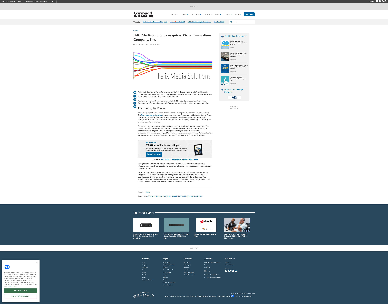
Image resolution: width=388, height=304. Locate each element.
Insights (233, 59)
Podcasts (144, 270)
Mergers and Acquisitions (193, 196)
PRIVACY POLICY (249, 296)
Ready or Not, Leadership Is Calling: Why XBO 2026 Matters (239, 67)
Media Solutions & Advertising (212, 262)
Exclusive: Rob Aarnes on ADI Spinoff (155, 22)
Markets (165, 275)
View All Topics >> (168, 285)
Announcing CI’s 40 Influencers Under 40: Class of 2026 (238, 43)
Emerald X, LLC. (240, 293)
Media (217, 14)
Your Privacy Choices (224, 296)
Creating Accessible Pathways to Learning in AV (237, 79)
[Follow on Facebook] (380, 1)
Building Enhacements (169, 265)
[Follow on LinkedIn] (383, 1)
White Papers (187, 265)
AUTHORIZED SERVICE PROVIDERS (186, 296)
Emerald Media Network (8, 1)
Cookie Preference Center (20, 296)
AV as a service (152, 196)
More (237, 14)
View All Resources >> (189, 275)
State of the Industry (189, 272)
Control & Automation (168, 270)
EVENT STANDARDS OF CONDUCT (206, 296)
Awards (144, 272)
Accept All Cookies (20, 290)
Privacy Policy (12, 286)
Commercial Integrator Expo (211, 275)
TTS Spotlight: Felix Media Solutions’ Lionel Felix (179, 159)
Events (227, 14)
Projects (208, 14)
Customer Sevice (229, 265)
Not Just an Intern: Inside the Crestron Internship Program (238, 55)
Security (165, 280)
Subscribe (249, 14)
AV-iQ (53, 1)
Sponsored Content (147, 280)
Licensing (206, 265)
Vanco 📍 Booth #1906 (177, 22)
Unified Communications (169, 282)
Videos (144, 277)
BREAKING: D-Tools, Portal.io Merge (199, 22)
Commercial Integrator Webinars (212, 277)
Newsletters (207, 267)
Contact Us (228, 262)
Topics (183, 14)
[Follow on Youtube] (385, 1)
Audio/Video (166, 262)
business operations (166, 196)
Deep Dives (186, 262)
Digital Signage (167, 272)
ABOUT (167, 296)
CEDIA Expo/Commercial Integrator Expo (37, 1)
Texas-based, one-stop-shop (151, 115)
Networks (165, 277)
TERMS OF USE (239, 296)
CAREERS (173, 296)
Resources (195, 14)
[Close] (37, 263)
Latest (173, 14)
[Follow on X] (377, 1)
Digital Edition (187, 270)
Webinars (186, 267)
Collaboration (179, 196)
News (135, 31)
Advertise (20, 1)
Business (165, 267)
